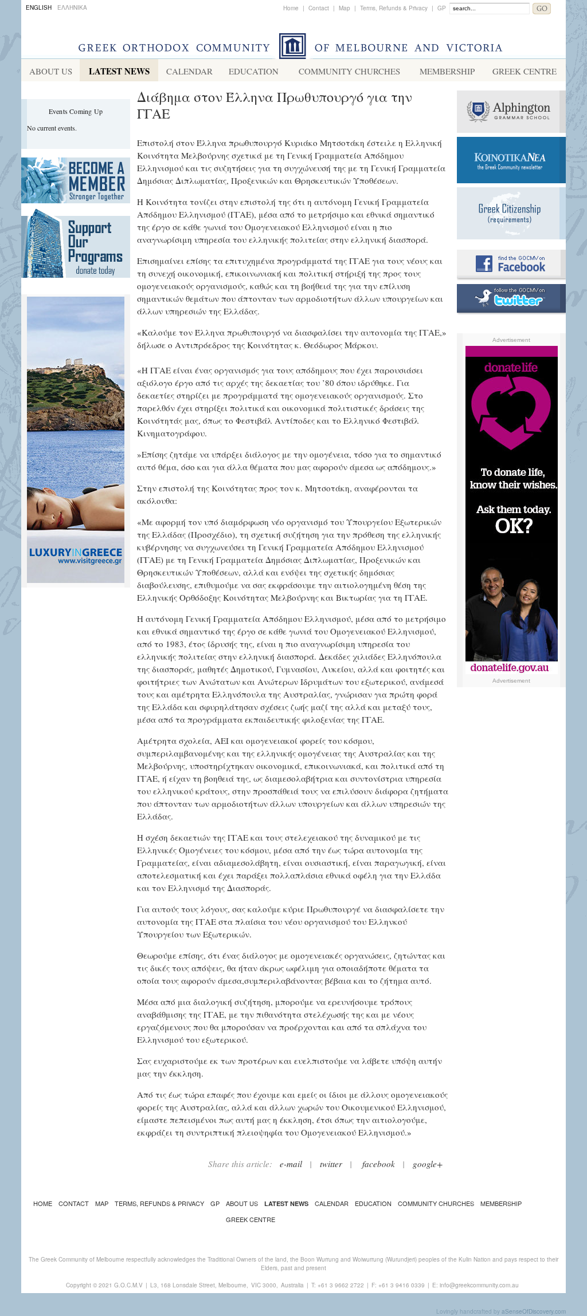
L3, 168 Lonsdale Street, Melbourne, (199, 1285)
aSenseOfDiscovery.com (534, 1311)
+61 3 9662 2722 (341, 1285)
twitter (331, 1163)
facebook (378, 1163)
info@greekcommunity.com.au (479, 1285)
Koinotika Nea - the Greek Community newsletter (511, 160)
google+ (428, 1163)
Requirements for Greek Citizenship (511, 213)
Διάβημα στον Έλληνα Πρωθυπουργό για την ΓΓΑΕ (274, 105)
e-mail (291, 1163)
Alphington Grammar (511, 111)
